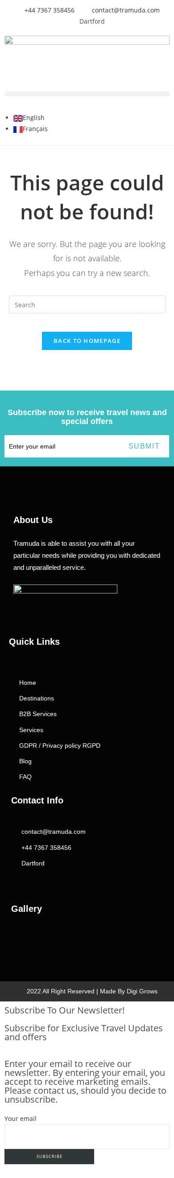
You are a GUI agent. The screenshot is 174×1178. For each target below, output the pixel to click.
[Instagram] (15, 881)
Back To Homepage (87, 341)
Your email (20, 1118)
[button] (87, 93)
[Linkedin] (50, 881)
